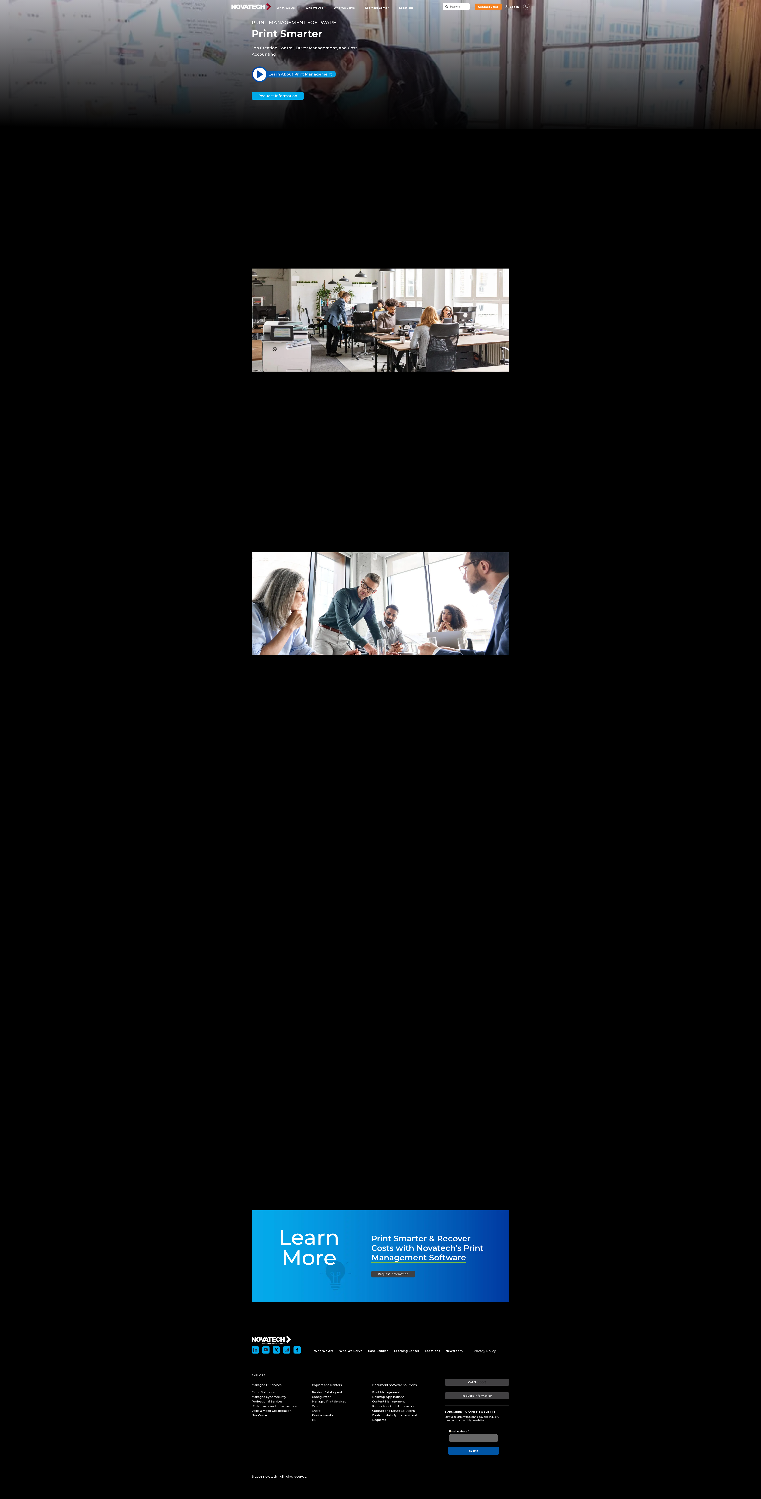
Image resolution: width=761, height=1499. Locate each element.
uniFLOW (292, 791)
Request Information (277, 96)
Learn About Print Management (300, 74)
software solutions (407, 268)
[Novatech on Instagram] (286, 1350)
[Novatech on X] (276, 1350)
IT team (445, 461)
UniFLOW (300, 237)
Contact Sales (488, 6)
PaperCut (292, 729)
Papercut (300, 232)
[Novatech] (271, 1340)
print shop (383, 485)
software (298, 855)
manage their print (340, 194)
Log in (514, 6)
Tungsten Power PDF (366, 874)
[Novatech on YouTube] (266, 1350)
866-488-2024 (526, 7)
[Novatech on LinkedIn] (255, 1350)
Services (278, 139)
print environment (358, 480)
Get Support (477, 1382)
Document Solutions (303, 139)
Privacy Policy (485, 1351)
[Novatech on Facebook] (297, 1350)
